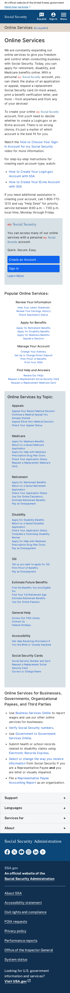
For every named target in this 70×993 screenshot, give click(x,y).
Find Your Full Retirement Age (29, 594)
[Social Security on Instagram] (28, 853)
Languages (13, 808)
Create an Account (22, 259)
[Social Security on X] (14, 853)
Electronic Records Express (29, 753)
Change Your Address (33, 351)
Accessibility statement (23, 903)
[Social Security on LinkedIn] (35, 853)
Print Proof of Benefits (34, 358)
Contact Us (18, 621)
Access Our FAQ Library (26, 618)
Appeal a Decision (33, 338)
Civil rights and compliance (25, 912)
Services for (14, 818)
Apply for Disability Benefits (33, 331)
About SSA (13, 893)
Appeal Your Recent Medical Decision (33, 411)
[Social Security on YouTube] (21, 853)
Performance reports (20, 940)
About (9, 828)
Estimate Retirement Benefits (28, 500)
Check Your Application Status (29, 459)
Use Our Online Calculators (27, 496)
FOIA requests (15, 921)
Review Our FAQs (33, 375)
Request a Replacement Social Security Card (33, 379)
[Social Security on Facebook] (7, 853)
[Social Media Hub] (43, 853)
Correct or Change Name (26, 671)
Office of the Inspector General (28, 950)
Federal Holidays (21, 625)
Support (11, 798)
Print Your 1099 (33, 362)
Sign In (14, 268)
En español (41, 28)
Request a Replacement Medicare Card (33, 382)
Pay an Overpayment (24, 503)
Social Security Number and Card (31, 661)
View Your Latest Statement (33, 307)
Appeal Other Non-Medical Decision (32, 421)
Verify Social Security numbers (31, 728)
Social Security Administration (29, 879)
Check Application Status (33, 314)
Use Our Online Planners (26, 602)
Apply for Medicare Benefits (33, 335)
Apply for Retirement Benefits (33, 328)
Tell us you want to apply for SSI (30, 564)
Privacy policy (15, 931)
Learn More (15, 276)
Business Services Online (33, 713)
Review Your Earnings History (33, 311)
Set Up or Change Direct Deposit (34, 355)
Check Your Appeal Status (27, 425)
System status (15, 959)
